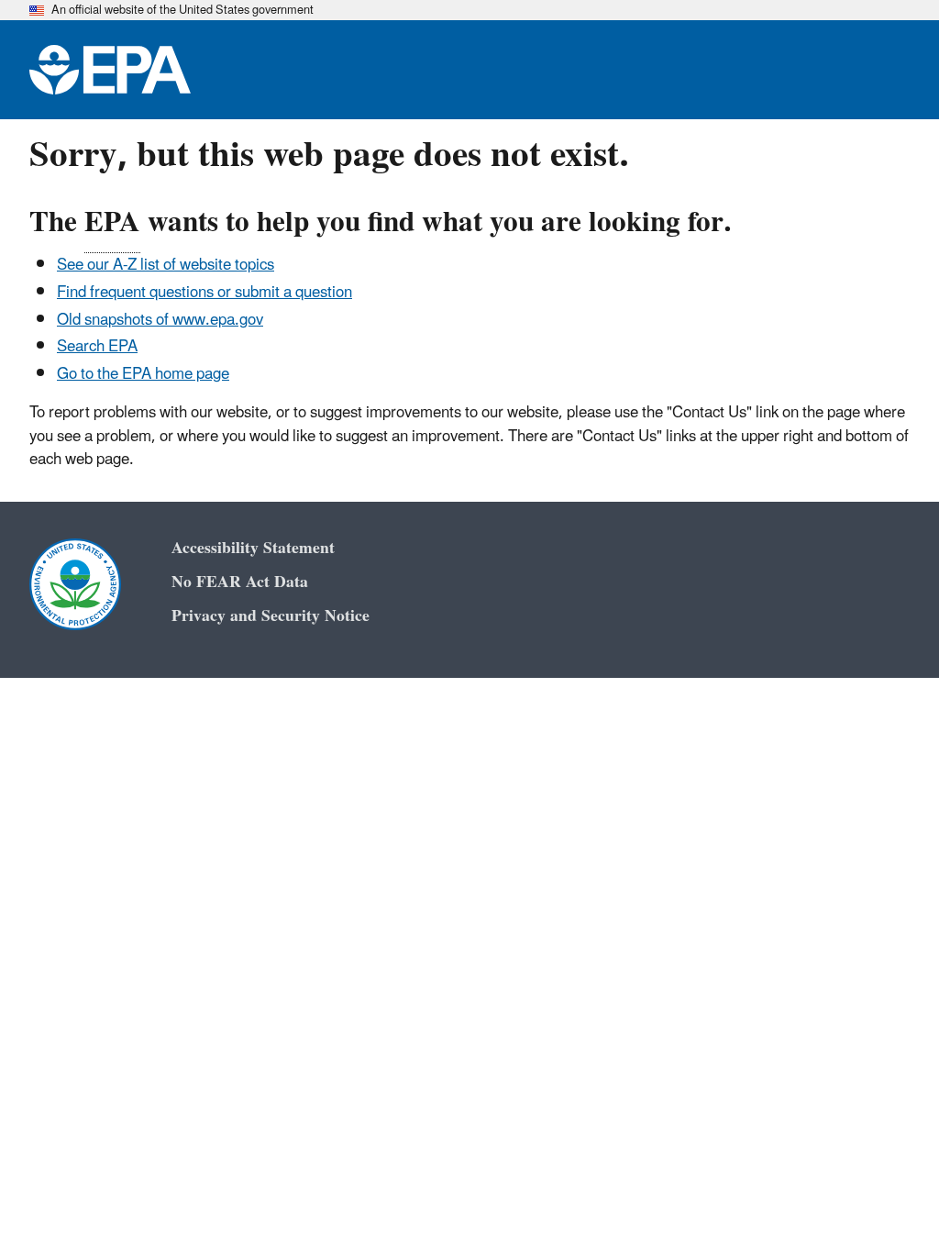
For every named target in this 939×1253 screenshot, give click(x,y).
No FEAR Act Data (239, 582)
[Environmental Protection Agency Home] (110, 70)
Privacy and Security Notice (270, 616)
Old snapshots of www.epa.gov (160, 320)
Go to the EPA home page (143, 374)
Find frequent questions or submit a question (204, 292)
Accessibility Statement (253, 548)
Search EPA (97, 346)
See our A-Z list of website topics (165, 265)
